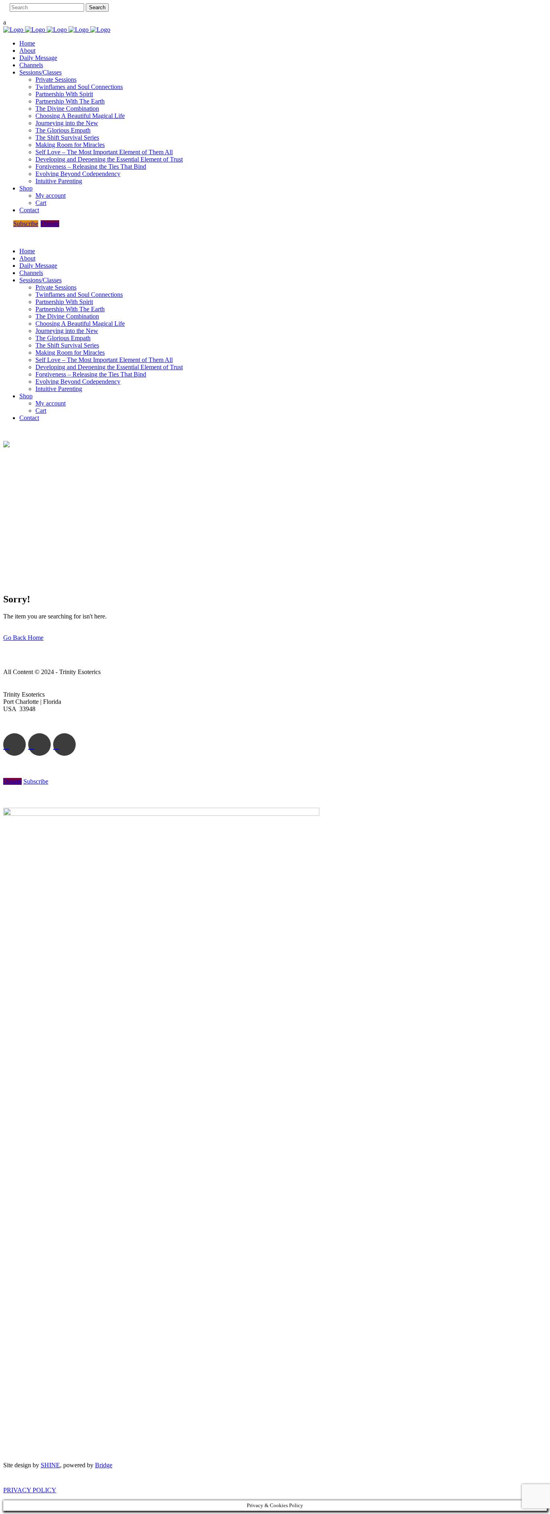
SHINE (50, 1465)
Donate (50, 223)
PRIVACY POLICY (29, 1490)
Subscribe (25, 223)
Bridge (103, 1465)
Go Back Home (23, 637)
